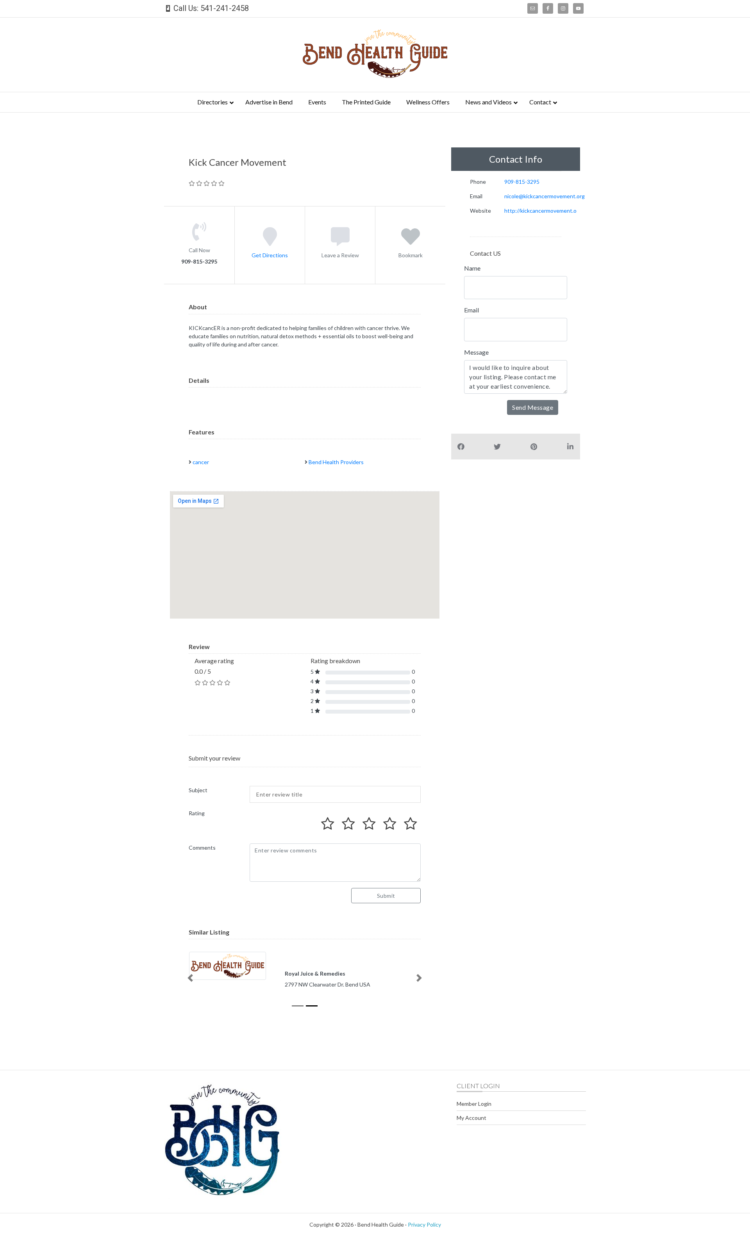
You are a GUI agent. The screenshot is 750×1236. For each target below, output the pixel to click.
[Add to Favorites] (410, 242)
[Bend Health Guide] (375, 75)
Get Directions (270, 255)
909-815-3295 (521, 181)
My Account (471, 1117)
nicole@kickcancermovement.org (544, 196)
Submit (386, 895)
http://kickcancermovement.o (540, 210)
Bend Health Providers (336, 462)
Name (472, 268)
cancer (201, 462)
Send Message (532, 407)
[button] (190, 978)
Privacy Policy (424, 1224)
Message (476, 352)
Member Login (474, 1103)
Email (471, 310)
